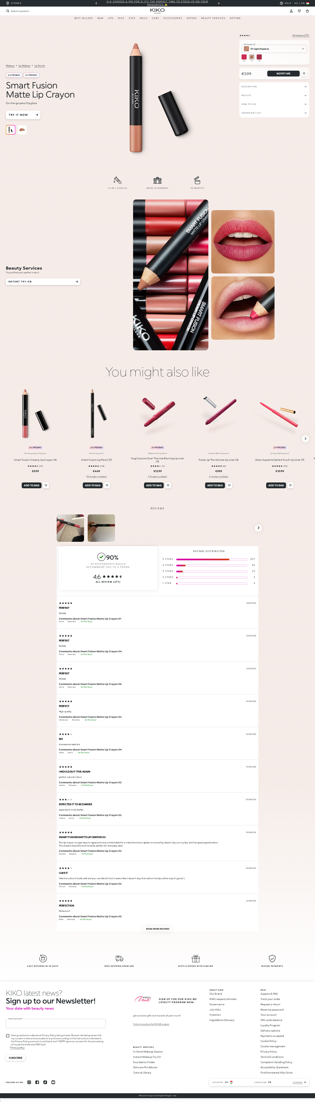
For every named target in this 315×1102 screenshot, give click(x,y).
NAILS (144, 18)
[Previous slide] (96, 3)
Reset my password (272, 1009)
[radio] (10, 130)
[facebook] (37, 1082)
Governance (216, 1004)
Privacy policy (17, 1047)
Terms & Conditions (272, 1056)
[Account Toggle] (291, 11)
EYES (132, 18)
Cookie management (272, 1046)
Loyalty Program (270, 1025)
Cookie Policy (268, 1040)
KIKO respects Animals (222, 999)
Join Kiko (215, 1009)
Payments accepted (272, 1035)
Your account (268, 1014)
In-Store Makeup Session (148, 1051)
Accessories (173, 18)
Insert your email (15, 1018)
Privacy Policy (268, 1051)
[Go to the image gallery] (159, 99)
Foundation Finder (144, 1062)
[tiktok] (45, 1082)
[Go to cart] (307, 11)
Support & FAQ (269, 993)
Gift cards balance (271, 1019)
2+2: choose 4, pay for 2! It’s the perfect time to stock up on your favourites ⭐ (157, 3)
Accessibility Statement (274, 1067)
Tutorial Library (142, 1072)
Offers (192, 18)
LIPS (111, 18)
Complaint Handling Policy (276, 1062)
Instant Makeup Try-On (147, 1056)
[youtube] (53, 1082)
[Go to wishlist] (299, 11)
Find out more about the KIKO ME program (151, 1024)
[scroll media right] (258, 528)
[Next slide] (219, 3)
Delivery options (270, 1030)
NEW (100, 18)
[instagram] (29, 1082)
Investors (215, 1014)
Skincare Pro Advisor (145, 1067)
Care (155, 18)
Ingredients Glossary (221, 1019)
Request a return (270, 1004)
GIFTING (235, 18)
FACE (121, 18)
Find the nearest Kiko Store (276, 1072)
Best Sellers (83, 18)
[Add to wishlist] (304, 73)
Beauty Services (213, 18)
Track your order (270, 999)
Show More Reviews (157, 928)
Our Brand (215, 993)
